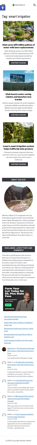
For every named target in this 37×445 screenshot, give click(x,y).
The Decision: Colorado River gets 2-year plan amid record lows (20, 350)
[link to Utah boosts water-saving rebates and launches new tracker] (18, 80)
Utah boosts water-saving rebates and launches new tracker (18, 97)
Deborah (10, 348)
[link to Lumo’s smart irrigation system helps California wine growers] (18, 132)
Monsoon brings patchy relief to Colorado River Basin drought (20, 398)
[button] (2, 7)
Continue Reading (18, 63)
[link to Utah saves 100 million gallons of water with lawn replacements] (18, 31)
